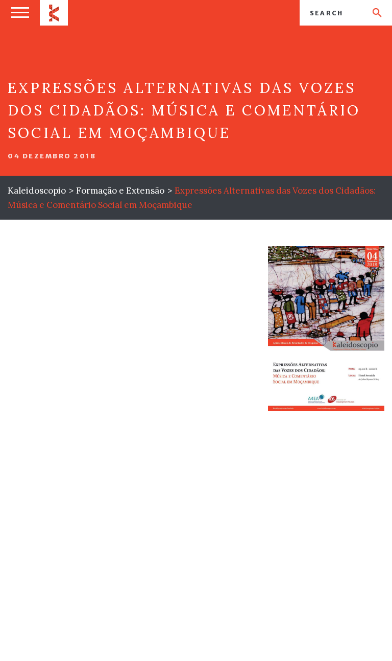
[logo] (54, 13)
